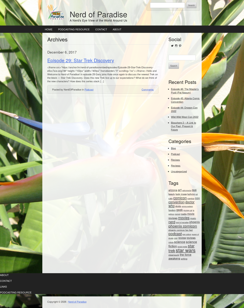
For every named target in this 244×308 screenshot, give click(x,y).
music (193, 218)
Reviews (175, 165)
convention (176, 201)
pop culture (186, 234)
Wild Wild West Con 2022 (184, 117)
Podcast (88, 89)
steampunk (173, 254)
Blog (173, 148)
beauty (171, 194)
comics (190, 198)
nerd (171, 221)
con (197, 198)
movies (184, 217)
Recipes (175, 159)
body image (181, 194)
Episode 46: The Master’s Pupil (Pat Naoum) (185, 90)
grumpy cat (187, 210)
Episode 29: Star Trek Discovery (80, 60)
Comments (148, 89)
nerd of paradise (182, 222)
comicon (180, 197)
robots (170, 242)
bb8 (194, 190)
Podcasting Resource (74, 29)
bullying (191, 194)
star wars (186, 249)
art (180, 190)
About (117, 29)
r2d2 (176, 238)
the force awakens (179, 256)
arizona (172, 190)
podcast (175, 233)
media (184, 214)
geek (179, 210)
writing (184, 258)
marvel (177, 214)
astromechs (186, 190)
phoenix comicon (182, 225)
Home (48, 29)
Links (3, 286)
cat (196, 194)
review (182, 238)
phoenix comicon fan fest (180, 230)
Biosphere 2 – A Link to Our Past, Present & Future (183, 126)
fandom (172, 210)
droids (178, 206)
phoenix (194, 222)
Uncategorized (179, 171)
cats (170, 198)
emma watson (187, 206)
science (179, 241)
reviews (191, 238)
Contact (101, 29)
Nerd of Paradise (98, 13)
